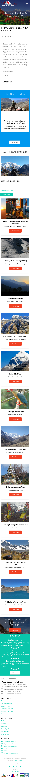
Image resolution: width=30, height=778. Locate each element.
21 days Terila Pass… (7, 190)
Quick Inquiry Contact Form (12, 691)
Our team (4, 700)
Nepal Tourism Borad (10, 744)
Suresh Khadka (18, 760)
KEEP (5, 750)
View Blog (15, 142)
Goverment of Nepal (10, 741)
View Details (14, 630)
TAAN (6, 748)
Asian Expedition (8, 6)
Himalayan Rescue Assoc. (11, 753)
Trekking (3, 721)
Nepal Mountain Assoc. (10, 746)
